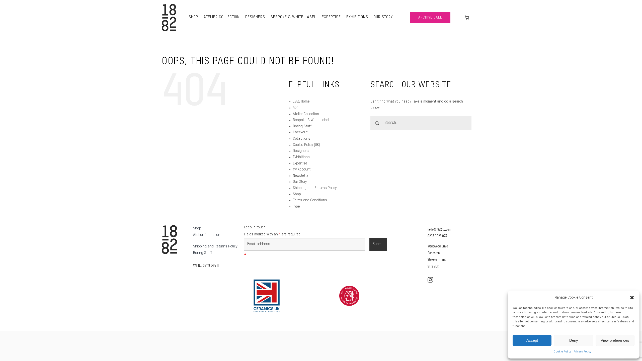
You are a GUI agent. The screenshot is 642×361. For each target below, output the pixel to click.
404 (295, 108)
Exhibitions (301, 157)
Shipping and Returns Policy (315, 188)
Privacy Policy (582, 351)
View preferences (615, 340)
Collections (301, 138)
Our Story (300, 182)
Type (296, 206)
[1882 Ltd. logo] (169, 6)
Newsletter (301, 175)
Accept (532, 340)
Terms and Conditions (310, 200)
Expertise (300, 163)
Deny (573, 340)
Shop (297, 194)
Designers (301, 151)
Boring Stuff (302, 126)
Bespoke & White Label (311, 120)
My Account (301, 169)
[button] (631, 297)
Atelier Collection (306, 114)
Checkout (300, 132)
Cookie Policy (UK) (306, 145)
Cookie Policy (562, 351)
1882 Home (301, 101)
